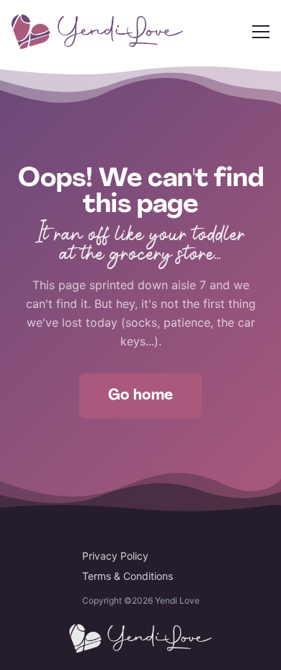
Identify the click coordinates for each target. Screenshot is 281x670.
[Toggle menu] (260, 31)
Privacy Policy (115, 556)
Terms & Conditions (127, 576)
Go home (141, 396)
